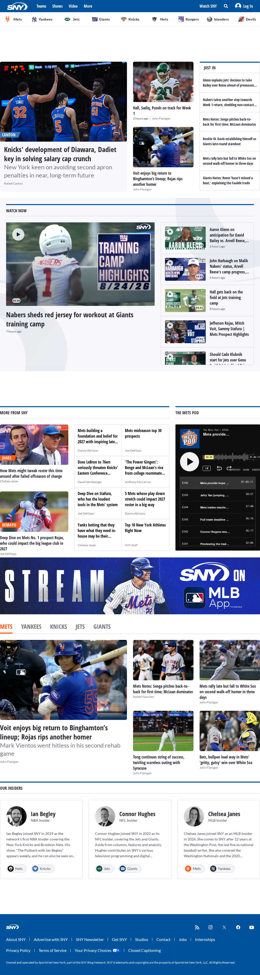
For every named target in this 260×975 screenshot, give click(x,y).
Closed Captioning (144, 950)
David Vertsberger (90, 482)
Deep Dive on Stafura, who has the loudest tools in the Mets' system (98, 499)
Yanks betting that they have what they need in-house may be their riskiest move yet (97, 533)
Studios (141, 939)
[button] (244, 6)
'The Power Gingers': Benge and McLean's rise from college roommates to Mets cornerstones (144, 470)
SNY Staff (131, 545)
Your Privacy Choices (93, 950)
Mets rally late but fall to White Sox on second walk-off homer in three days (229, 161)
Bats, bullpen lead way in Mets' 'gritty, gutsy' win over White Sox (226, 759)
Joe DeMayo (8, 554)
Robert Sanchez (143, 697)
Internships (205, 939)
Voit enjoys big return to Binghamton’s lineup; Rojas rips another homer (158, 178)
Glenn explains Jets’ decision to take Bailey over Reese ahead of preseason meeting (228, 85)
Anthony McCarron (138, 482)
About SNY (16, 939)
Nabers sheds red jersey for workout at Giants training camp (69, 319)
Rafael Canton (13, 183)
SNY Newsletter (90, 939)
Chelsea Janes (9, 481)
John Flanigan (161, 118)
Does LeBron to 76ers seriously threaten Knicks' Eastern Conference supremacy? (98, 470)
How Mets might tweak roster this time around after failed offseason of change (31, 473)
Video (73, 6)
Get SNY (119, 939)
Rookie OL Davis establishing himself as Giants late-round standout (229, 141)
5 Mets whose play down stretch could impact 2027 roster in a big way (145, 499)
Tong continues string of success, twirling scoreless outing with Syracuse (158, 762)
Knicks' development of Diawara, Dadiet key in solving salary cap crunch (60, 153)
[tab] (6, 627)
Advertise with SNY (51, 939)
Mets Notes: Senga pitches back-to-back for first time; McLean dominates (229, 122)
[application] (80, 264)
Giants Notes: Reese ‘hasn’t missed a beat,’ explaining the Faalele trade (228, 180)
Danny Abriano (88, 450)
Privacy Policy (18, 950)
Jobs (183, 939)
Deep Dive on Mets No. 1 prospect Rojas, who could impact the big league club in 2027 (32, 543)
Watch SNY (208, 6)
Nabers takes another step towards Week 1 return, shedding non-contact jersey (228, 104)
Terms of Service (53, 950)
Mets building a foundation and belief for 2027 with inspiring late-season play (98, 439)
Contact (163, 939)
